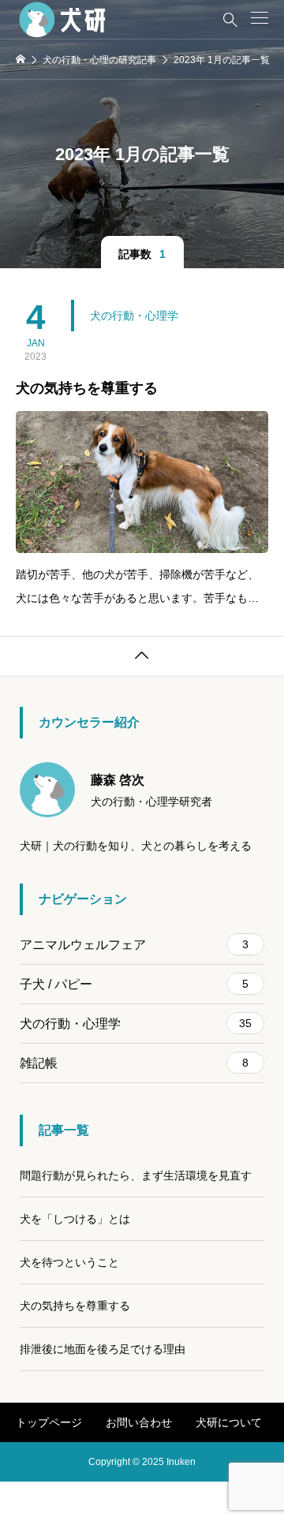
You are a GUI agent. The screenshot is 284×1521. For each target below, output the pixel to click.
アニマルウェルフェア (134, 944)
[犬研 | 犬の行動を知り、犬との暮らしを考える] (65, 19)
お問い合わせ (139, 1422)
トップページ (49, 1422)
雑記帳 (134, 1063)
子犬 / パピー (134, 984)
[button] (259, 18)
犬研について (229, 1422)
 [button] (142, 655)
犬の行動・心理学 (134, 315)
